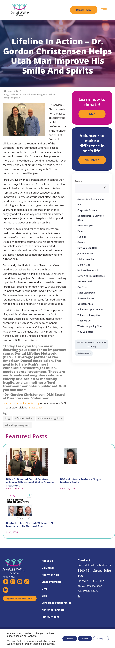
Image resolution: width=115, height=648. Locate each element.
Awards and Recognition (90, 199)
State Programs (51, 581)
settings (49, 644)
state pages (36, 407)
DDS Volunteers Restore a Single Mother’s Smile (80, 481)
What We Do (84, 320)
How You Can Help (87, 247)
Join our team (85, 253)
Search (78, 181)
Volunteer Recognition (37, 94)
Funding (81, 236)
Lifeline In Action (18, 94)
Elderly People (85, 225)
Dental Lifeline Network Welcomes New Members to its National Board (31, 524)
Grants (81, 242)
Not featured (84, 281)
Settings (100, 639)
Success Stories (85, 298)
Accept (70, 639)
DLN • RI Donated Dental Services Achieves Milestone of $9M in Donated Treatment (30, 481)
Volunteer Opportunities (90, 309)
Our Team (82, 287)
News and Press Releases (91, 275)
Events (81, 231)
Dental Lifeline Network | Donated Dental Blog (91, 344)
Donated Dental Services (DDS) (90, 218)
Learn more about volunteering (21, 403)
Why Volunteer (85, 331)
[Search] (105, 187)
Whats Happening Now (17, 425)
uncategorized (85, 303)
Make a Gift (83, 264)
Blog (6, 94)
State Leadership (86, 292)
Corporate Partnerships (56, 602)
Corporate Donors (87, 210)
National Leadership (88, 270)
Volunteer (48, 567)
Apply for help (50, 574)
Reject (85, 639)
